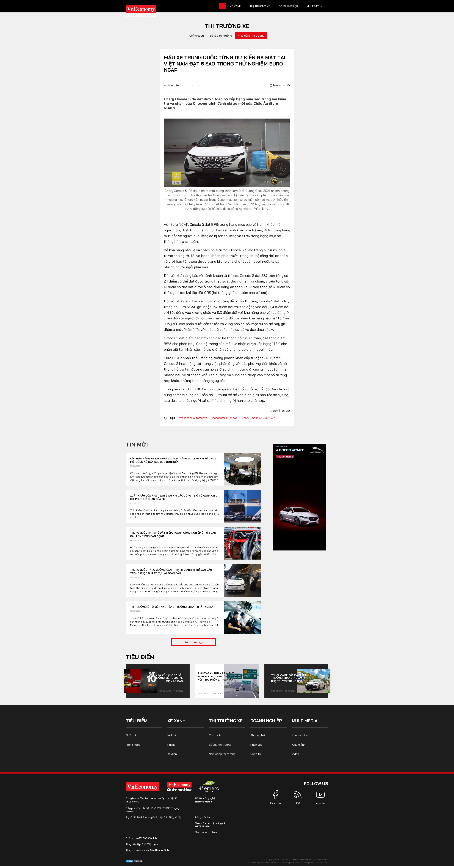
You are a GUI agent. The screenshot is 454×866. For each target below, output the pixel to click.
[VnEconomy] (142, 786)
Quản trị (255, 754)
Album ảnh (298, 744)
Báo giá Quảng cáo (205, 817)
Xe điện (172, 754)
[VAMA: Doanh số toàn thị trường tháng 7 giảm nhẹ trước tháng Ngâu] (313, 681)
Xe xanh (235, 6)
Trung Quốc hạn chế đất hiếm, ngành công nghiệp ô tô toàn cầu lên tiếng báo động (173, 534)
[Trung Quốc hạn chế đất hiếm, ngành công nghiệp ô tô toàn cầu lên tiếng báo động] (242, 543)
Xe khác (172, 735)
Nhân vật (256, 744)
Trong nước (165, 691)
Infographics (300, 735)
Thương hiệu (258, 735)
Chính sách (196, 35)
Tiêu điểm (140, 657)
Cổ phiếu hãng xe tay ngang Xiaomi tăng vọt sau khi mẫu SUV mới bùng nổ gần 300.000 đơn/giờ (173, 460)
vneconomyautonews (224, 418)
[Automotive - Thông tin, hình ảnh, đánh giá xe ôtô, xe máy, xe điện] (147, 12)
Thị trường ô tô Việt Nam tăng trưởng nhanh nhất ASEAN (172, 607)
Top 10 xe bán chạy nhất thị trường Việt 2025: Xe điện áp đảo (165, 678)
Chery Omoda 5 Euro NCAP (258, 418)
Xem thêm (191, 642)
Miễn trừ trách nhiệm (206, 832)
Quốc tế (131, 735)
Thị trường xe (260, 6)
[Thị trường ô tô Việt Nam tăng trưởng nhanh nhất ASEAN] (242, 617)
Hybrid (171, 744)
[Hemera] (209, 786)
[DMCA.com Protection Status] (135, 860)
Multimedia (314, 6)
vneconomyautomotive (193, 418)
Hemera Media (203, 801)
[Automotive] (180, 786)
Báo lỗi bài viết (281, 85)
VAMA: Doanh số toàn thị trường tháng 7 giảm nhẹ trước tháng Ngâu (288, 678)
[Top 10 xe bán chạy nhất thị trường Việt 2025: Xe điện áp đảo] (140, 681)
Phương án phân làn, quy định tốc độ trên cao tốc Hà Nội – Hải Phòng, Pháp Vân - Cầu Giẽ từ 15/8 (218, 676)
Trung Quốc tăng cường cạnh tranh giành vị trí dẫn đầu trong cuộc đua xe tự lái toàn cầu (171, 571)
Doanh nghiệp (288, 6)
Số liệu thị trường (221, 35)
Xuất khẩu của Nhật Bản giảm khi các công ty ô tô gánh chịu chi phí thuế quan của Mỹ (173, 497)
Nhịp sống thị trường (251, 35)
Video (295, 754)
